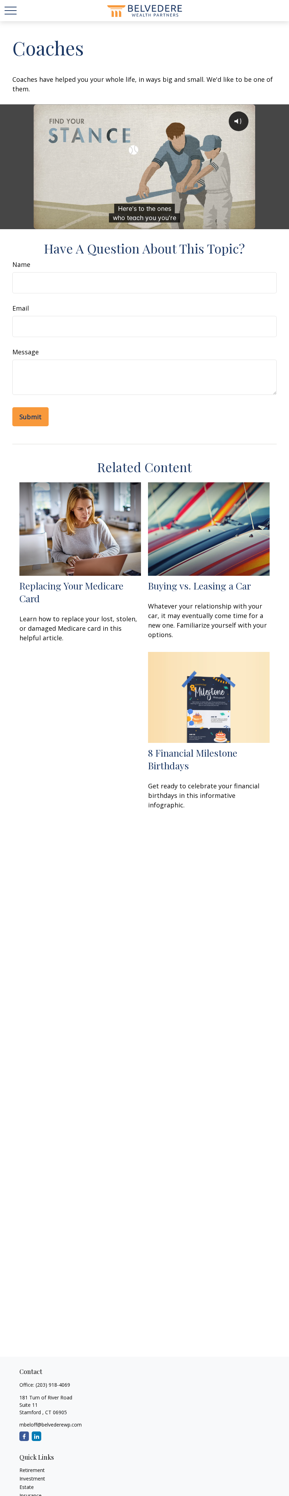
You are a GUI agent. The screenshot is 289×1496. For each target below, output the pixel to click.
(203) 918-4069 (53, 1384)
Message (25, 352)
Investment (32, 1478)
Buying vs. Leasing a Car (199, 585)
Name (21, 264)
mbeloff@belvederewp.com (50, 1424)
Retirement (32, 1470)
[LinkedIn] (36, 1436)
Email (20, 308)
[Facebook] (24, 1436)
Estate (26, 1487)
